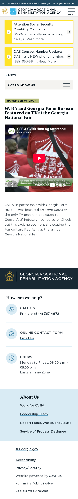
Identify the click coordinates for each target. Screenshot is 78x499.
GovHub (55, 476)
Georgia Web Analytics (32, 491)
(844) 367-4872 (46, 313)
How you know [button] (61, 3)
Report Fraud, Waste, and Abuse (46, 423)
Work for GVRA (32, 405)
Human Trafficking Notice (34, 483)
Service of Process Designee (43, 431)
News (12, 74)
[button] (66, 85)
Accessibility (26, 460)
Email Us (27, 338)
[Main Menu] (71, 11)
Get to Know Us (21, 85)
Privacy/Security (28, 468)
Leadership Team (34, 414)
